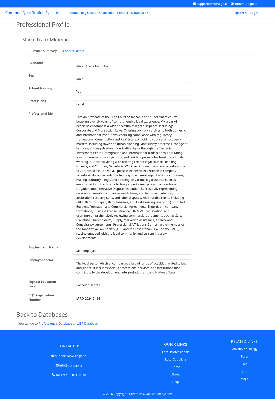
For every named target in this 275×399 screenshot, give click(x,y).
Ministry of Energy (244, 349)
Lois (244, 364)
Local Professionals (175, 352)
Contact (122, 13)
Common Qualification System (31, 12)
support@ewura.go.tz (212, 4)
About (73, 13)
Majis (244, 379)
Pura (244, 356)
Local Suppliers (175, 359)
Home (175, 367)
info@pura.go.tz (245, 4)
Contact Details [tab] (74, 51)
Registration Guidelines (97, 13)
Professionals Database (56, 323)
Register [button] (239, 13)
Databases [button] (139, 13)
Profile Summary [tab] (45, 51)
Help (175, 382)
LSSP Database (87, 323)
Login (254, 13)
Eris (244, 371)
